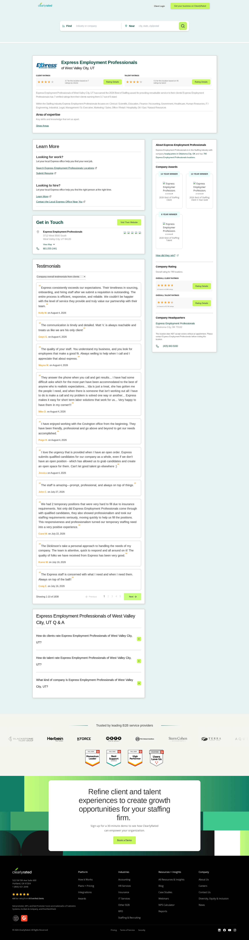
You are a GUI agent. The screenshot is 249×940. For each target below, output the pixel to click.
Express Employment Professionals (175, 323)
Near (132, 26)
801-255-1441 (50, 248)
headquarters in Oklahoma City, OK (179, 154)
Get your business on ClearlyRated (190, 6)
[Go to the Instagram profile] (235, 930)
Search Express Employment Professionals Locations (65, 168)
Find (69, 26)
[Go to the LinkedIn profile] (219, 930)
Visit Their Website (129, 222)
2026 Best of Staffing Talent (169, 239)
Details (112, 82)
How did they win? (165, 255)
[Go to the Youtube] (224, 930)
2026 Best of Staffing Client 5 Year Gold (199, 198)
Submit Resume (44, 173)
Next (131, 596)
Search (183, 26)
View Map (47, 244)
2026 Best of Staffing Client (169, 198)
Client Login (159, 6)
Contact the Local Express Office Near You (59, 201)
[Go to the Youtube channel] (229, 930)
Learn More (42, 196)
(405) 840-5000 (170, 346)
